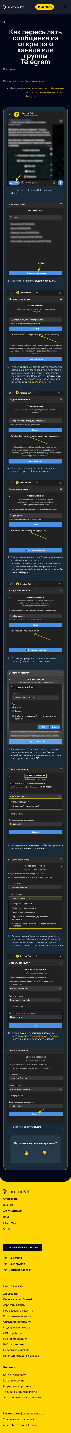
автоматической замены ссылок (40, 1035)
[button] (65, 7)
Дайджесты (10, 1293)
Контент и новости (15, 1375)
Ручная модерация (15, 1339)
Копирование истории (17, 1316)
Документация (12, 1210)
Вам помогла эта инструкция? (35, 1143)
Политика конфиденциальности (23, 1413)
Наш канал (15, 1258)
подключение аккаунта (39, 381)
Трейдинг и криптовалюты (20, 1392)
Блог (6, 1216)
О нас (6, 1228)
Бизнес (8, 1204)
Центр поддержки (20, 1270)
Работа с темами (13, 1344)
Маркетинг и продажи (17, 1386)
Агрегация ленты (14, 1305)
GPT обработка (12, 1333)
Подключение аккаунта (18, 1310)
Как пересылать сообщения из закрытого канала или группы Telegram (45, 92)
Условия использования (18, 1419)
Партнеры (9, 1222)
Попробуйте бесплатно (22, 1247)
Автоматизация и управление (22, 1397)
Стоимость (10, 1199)
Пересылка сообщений (17, 1299)
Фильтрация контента (17, 1322)
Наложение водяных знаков (21, 1355)
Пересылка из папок (16, 1350)
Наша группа (17, 1264)
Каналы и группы (14, 1380)
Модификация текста (16, 1327)
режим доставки (21, 945)
